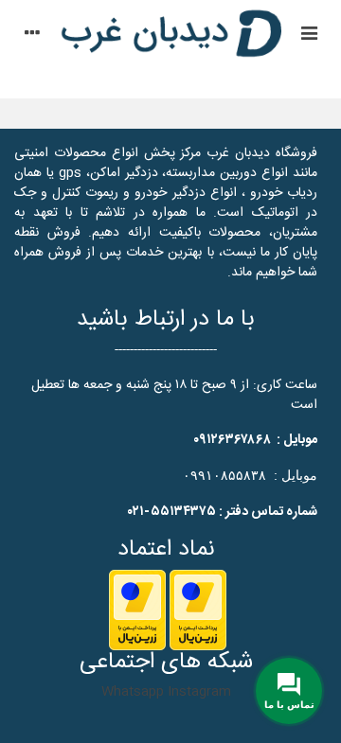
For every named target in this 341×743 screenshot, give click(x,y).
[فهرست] (309, 36)
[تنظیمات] (32, 36)
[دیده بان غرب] (170, 36)
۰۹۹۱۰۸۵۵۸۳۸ (224, 475)
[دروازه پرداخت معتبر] (198, 610)
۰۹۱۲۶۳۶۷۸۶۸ (232, 440)
